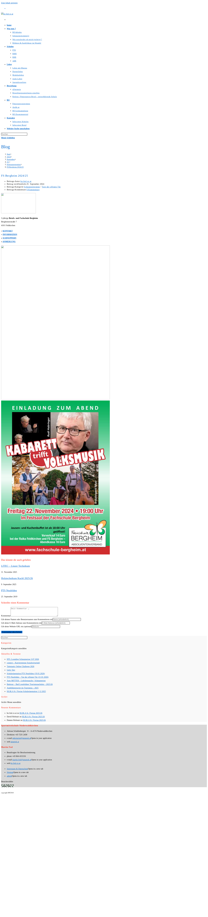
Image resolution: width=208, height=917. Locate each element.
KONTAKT (8, 231)
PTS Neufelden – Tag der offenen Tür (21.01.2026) (28, 677)
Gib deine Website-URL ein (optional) (16, 626)
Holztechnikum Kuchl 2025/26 (17, 578)
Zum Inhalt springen (9, 3)
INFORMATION (10, 234)
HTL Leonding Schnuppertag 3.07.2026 (23, 659)
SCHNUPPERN (9, 238)
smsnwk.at (15, 742)
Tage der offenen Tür (51, 187)
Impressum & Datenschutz (17, 769)
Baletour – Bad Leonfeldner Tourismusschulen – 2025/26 (30, 684)
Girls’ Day (11, 670)
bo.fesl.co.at (26, 181)
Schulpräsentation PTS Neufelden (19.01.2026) (26, 674)
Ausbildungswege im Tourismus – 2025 (22, 688)
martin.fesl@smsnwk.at (21, 760)
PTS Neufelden (9, 590)
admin (9, 776)
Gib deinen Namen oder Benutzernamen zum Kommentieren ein (26, 619)
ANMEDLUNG (9, 242)
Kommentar (6, 616)
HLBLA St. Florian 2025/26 (31, 713)
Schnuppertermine (32, 187)
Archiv (4, 702)
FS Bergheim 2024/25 (15, 167)
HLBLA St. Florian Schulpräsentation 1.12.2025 (26, 691)
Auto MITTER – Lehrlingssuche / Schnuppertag (26, 681)
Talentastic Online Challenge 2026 (20, 666)
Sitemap (10, 772)
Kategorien (5, 648)
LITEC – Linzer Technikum (15, 566)
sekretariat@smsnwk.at (21, 738)
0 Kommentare (33, 190)
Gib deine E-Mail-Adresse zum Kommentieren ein (21, 623)
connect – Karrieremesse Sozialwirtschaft (23, 663)
